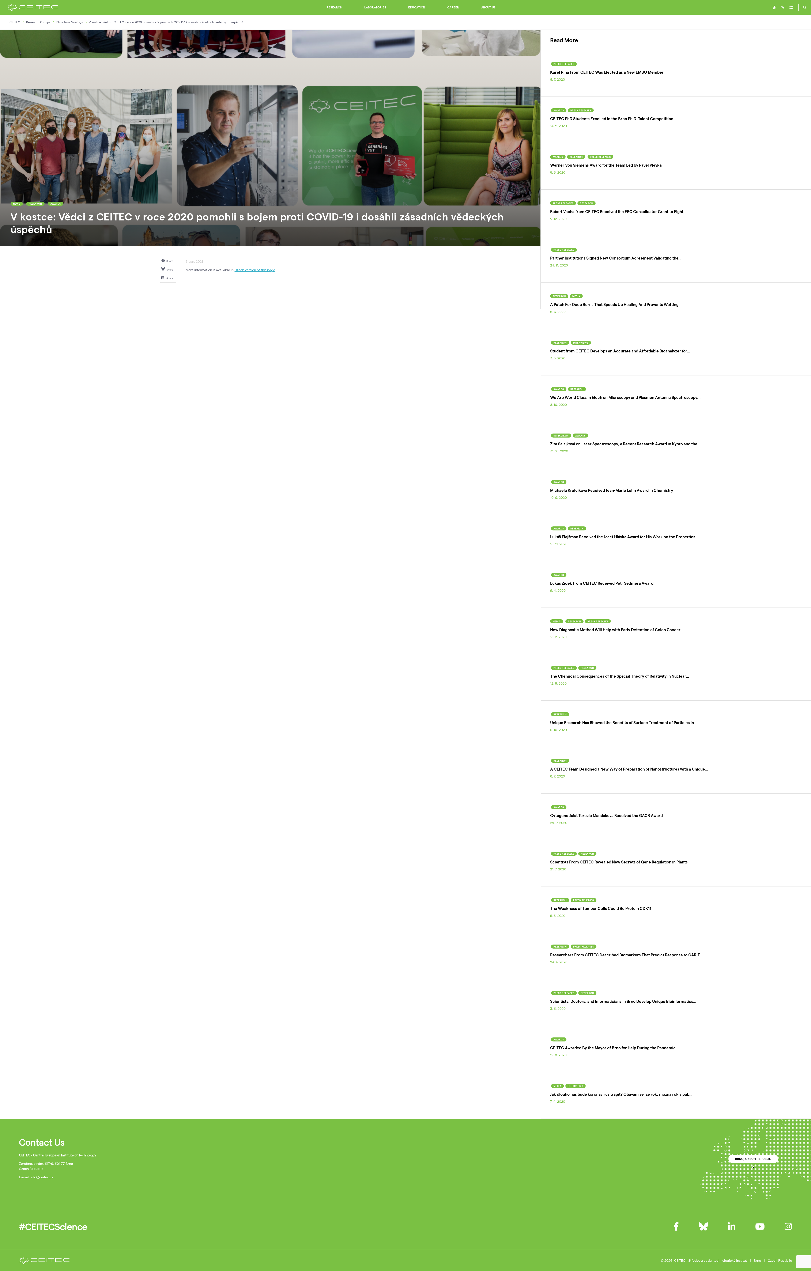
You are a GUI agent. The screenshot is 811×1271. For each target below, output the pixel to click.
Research (334, 7)
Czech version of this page (254, 270)
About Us (488, 7)
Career (453, 7)
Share (169, 260)
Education (416, 7)
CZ (791, 7)
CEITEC (15, 22)
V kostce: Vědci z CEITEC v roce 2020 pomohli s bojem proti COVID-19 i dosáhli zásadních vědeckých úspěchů (166, 22)
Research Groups (38, 22)
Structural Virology (69, 22)
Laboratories (375, 7)
